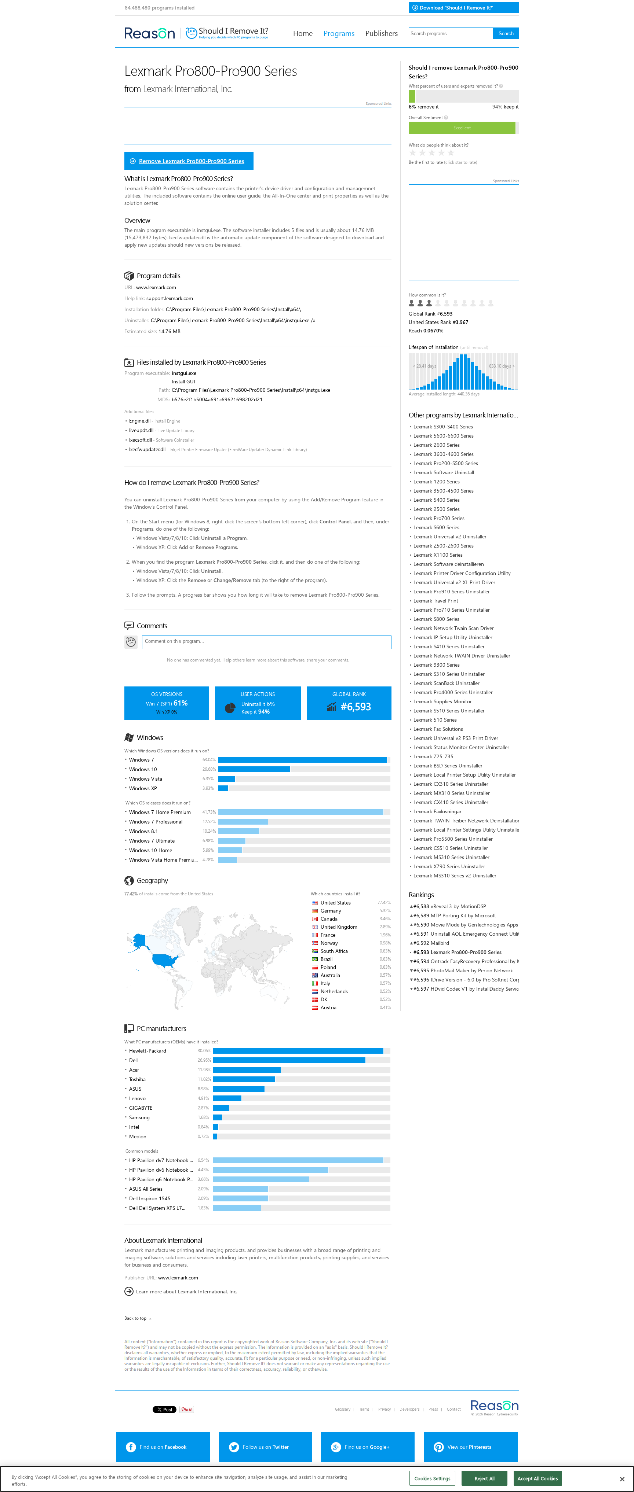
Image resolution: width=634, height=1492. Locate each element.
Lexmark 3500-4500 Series (443, 490)
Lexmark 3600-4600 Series (443, 453)
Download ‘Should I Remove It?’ (456, 7)
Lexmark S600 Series (436, 527)
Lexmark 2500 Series (436, 508)
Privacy (384, 1409)
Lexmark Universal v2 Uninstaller (450, 536)
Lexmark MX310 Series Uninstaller (451, 792)
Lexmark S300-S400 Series (443, 426)
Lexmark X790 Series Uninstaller (449, 866)
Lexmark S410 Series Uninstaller (449, 646)
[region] (317, 1479)
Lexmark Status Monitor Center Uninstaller (461, 747)
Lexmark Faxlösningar (437, 811)
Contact (454, 1409)
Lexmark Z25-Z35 (433, 756)
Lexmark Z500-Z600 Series (443, 545)
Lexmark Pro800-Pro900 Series (466, 951)
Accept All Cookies (538, 1478)
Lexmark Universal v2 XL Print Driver (454, 582)
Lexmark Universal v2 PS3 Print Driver (455, 737)
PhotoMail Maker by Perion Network (472, 970)
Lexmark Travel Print (435, 600)
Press (433, 1409)
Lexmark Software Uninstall (443, 472)
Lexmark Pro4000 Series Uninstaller (453, 692)
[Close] (622, 1479)
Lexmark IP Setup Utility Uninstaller (452, 637)
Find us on (163, 1446)
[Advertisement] (464, 232)
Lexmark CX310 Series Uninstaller (450, 783)
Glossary (342, 1409)
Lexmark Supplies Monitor (442, 701)
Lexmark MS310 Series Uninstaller (451, 857)
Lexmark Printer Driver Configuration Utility (462, 573)
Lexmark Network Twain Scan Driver (453, 628)
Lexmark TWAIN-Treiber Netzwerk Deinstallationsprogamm (479, 820)
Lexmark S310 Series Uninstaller (449, 673)
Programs (339, 32)
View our (469, 1446)
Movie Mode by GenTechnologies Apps (474, 924)
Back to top (135, 1318)
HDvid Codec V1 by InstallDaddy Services (477, 988)
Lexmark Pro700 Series (438, 518)
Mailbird (440, 942)
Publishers (381, 32)
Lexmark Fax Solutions (438, 728)
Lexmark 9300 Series (436, 664)
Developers (410, 1409)
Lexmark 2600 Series (436, 444)
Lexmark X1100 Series (438, 554)
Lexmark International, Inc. (188, 88)
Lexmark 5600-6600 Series (443, 435)
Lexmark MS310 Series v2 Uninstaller (454, 875)
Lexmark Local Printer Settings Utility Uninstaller (467, 829)
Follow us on (266, 1446)
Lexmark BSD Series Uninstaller (447, 765)
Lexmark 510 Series (435, 719)
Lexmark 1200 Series (436, 481)
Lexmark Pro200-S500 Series (445, 463)
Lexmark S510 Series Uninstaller (449, 710)
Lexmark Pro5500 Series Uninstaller (453, 838)
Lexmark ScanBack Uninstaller (446, 682)
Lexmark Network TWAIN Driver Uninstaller (461, 655)
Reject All (485, 1478)
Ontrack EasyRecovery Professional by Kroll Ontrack (488, 961)
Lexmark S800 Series (436, 618)
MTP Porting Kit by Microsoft (463, 915)
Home (303, 32)
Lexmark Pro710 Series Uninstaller (451, 609)
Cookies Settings (433, 1478)
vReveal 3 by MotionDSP (458, 906)
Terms (364, 1409)
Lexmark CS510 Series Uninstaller (450, 847)
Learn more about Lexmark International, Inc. (186, 1291)
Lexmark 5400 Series (436, 499)
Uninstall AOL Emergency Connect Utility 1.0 (481, 933)
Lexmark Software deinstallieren (448, 563)
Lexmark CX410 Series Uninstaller (450, 802)
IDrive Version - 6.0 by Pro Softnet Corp (476, 979)
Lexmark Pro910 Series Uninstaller (451, 591)
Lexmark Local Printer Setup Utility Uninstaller (464, 774)
